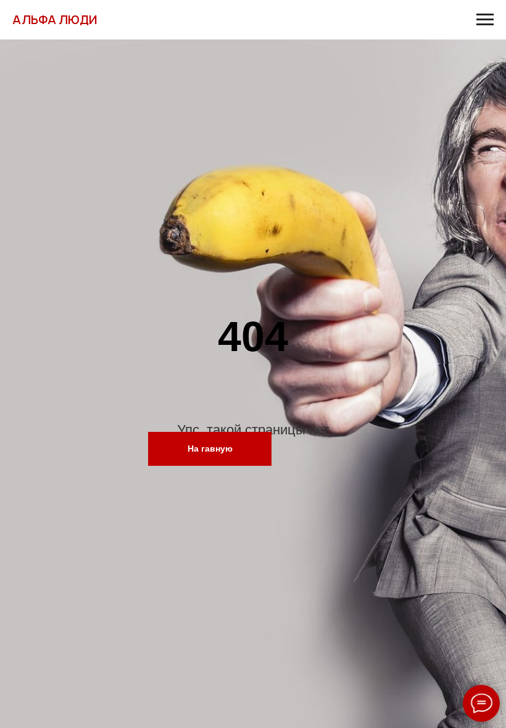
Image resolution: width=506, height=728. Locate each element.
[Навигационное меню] (485, 20)
